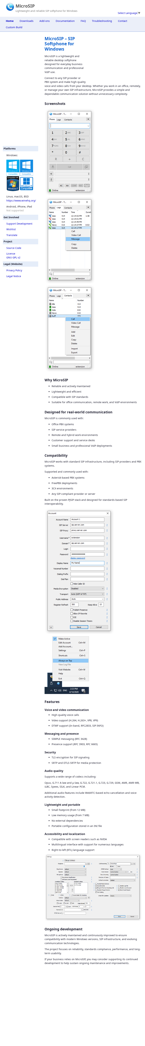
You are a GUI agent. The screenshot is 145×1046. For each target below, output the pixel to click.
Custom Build (14, 27)
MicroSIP (25, 6)
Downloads (26, 21)
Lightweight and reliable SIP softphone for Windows (46, 11)
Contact (122, 21)
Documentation (65, 21)
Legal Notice (13, 276)
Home (10, 21)
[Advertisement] (20, 89)
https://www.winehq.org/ (21, 200)
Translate (11, 235)
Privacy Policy (14, 270)
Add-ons (44, 21)
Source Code (13, 248)
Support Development (19, 223)
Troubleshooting (102, 21)
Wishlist (11, 229)
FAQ (83, 21)
